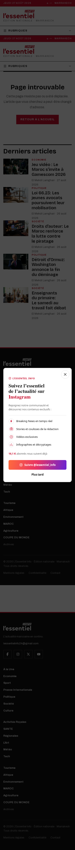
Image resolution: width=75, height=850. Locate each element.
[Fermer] (65, 374)
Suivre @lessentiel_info (40, 465)
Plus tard (37, 474)
